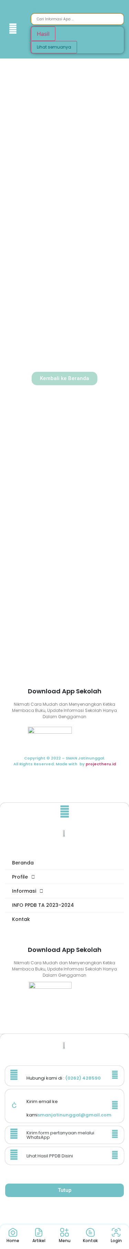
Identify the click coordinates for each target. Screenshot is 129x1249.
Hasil (43, 33)
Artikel (38, 1240)
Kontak (21, 919)
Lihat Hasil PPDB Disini (49, 1156)
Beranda (23, 862)
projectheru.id (101, 764)
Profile (20, 876)
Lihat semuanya (54, 47)
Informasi (24, 891)
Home (13, 1240)
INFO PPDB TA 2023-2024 (43, 905)
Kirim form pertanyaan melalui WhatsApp (60, 1135)
